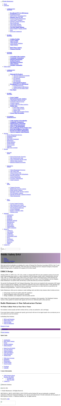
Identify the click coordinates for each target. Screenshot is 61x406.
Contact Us (10, 230)
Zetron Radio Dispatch (16, 25)
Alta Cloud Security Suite (16, 158)
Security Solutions (8, 344)
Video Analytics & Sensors (10, 166)
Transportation (10, 226)
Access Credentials (15, 209)
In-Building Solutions (9, 261)
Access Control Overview (16, 203)
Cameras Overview (15, 187)
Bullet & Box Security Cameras (18, 188)
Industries (6, 213)
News (8, 237)
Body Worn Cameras (9, 341)
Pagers (5, 342)
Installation (9, 137)
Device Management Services (14, 135)
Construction (10, 215)
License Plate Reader (15, 177)
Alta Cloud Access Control (17, 205)
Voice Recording (8, 354)
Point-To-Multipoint (9, 323)
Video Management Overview (17, 170)
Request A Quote (5, 326)
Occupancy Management (16, 178)
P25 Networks (17, 81)
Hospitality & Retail (12, 220)
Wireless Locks (14, 212)
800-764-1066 (10, 379)
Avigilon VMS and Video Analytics (19, 104)
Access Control (8, 200)
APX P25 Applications (19, 77)
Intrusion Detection (15, 175)
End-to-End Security (9, 153)
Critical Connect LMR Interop (21, 87)
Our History (10, 239)
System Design (11, 143)
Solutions (6, 259)
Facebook (6, 366)
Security (6, 149)
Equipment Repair (11, 136)
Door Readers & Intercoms (17, 207)
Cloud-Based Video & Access (17, 100)
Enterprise (6, 5)
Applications (7, 340)
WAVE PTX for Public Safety (20, 88)
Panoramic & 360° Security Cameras (19, 191)
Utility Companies (11, 227)
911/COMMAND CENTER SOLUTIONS (11, 117)
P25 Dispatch (16, 78)
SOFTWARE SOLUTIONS (9, 53)
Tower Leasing (11, 144)
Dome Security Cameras (16, 190)
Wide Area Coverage (12, 147)
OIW (8, 399)
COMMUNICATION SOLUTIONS (11, 9)
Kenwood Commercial (16, 31)
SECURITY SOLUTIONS (9, 35)
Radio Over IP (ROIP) (9, 348)
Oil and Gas (10, 223)
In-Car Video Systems (18, 108)
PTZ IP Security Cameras (16, 193)
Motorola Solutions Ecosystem (17, 162)
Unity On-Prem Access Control (18, 206)
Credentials (10, 233)
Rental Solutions (11, 142)
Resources (9, 242)
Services (6, 133)
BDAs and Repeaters (9, 319)
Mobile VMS (16, 110)
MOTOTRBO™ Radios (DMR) (18, 28)
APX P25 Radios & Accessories (21, 75)
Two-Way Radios (8, 349)
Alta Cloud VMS (14, 171)
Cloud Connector (14, 180)
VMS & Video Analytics (16, 161)
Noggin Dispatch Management (18, 18)
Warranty (9, 146)
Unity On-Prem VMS (15, 172)
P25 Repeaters (17, 80)
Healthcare (9, 219)
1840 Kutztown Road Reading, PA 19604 (9, 376)
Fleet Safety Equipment (13, 139)
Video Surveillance (8, 352)
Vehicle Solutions (8, 351)
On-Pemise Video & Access (17, 101)
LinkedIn (6, 368)
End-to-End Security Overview (18, 156)
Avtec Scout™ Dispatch (16, 20)
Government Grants (12, 236)
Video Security (8, 184)
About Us (6, 229)
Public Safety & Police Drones (21, 111)
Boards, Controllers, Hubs (16, 210)
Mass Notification (14, 23)
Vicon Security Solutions (16, 43)
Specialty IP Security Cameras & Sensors (20, 194)
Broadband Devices (15, 14)
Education (9, 216)
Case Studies (10, 232)
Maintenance (10, 140)
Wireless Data (7, 355)
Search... (3, 249)
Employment (10, 234)
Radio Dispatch (8, 345)
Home (5, 4)
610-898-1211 (10, 378)
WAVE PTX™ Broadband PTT (18, 16)
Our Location (10, 240)
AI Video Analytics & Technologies (19, 174)
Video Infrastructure (15, 196)
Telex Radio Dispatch (15, 24)
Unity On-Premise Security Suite (18, 159)
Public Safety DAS (8, 320)
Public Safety (7, 66)
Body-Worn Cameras (18, 107)
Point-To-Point (7, 322)
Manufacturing (10, 222)
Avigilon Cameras (14, 103)
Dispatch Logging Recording (17, 21)
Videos (8, 243)
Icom (11, 30)
